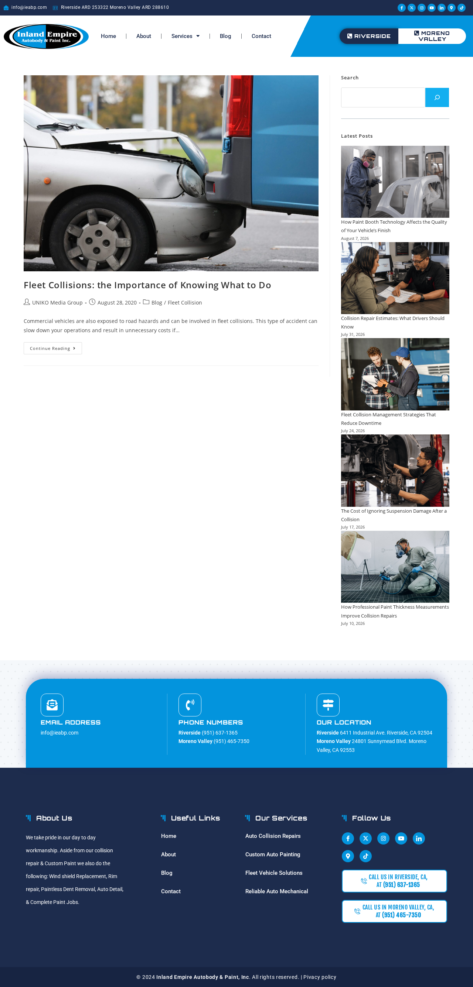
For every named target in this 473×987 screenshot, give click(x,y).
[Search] (437, 97)
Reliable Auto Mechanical (276, 891)
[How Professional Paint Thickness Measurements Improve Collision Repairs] (395, 567)
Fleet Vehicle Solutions (274, 873)
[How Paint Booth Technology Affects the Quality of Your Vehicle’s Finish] (395, 182)
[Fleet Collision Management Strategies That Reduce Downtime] (395, 374)
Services (182, 36)
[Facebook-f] (402, 8)
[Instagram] (422, 8)
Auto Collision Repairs (273, 836)
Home (108, 36)
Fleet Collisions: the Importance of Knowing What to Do (147, 285)
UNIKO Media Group (57, 302)
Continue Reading (56, 346)
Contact (261, 36)
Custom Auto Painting (272, 854)
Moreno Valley (434, 36)
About (143, 36)
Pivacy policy (319, 977)
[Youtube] (432, 8)
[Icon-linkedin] (442, 8)
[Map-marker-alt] (452, 8)
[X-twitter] (412, 8)
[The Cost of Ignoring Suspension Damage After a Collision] (395, 470)
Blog (225, 36)
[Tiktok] (461, 8)
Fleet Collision (185, 302)
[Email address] (52, 705)
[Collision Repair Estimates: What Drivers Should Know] (395, 278)
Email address (71, 722)
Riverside (372, 36)
